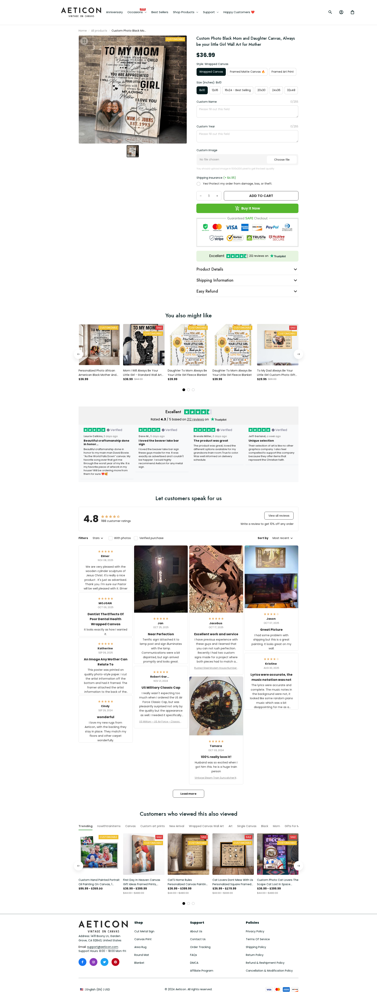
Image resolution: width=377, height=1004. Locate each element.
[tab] (184, 390)
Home (83, 31)
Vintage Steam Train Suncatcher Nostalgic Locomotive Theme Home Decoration (216, 778)
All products (99, 31)
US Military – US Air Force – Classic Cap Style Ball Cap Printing (160, 721)
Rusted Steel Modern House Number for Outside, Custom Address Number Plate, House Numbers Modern (216, 668)
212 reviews (195, 419)
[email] (102, 947)
